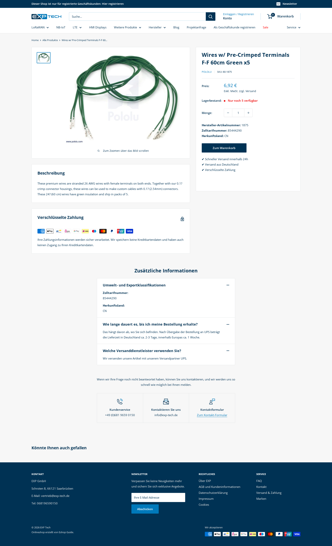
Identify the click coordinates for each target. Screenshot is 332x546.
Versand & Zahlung (268, 493)
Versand (251, 91)
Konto (227, 18)
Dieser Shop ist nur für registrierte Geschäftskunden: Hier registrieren (78, 4)
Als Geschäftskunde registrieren (234, 27)
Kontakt (261, 487)
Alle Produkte (50, 40)
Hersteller (155, 27)
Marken (261, 499)
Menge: (207, 113)
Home (35, 40)
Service (291, 27)
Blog (176, 27)
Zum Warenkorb (224, 148)
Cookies (204, 504)
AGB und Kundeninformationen (219, 487)
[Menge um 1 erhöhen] (248, 113)
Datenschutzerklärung (213, 493)
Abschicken (145, 509)
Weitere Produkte (125, 27)
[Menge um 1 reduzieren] (228, 113)
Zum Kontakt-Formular (212, 415)
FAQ (259, 481)
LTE (75, 27)
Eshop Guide (66, 532)
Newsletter (290, 4)
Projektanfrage (196, 27)
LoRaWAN (38, 27)
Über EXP (205, 481)
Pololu (207, 71)
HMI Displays (97, 27)
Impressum (206, 499)
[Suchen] (210, 16)
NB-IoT (60, 27)
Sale (265, 27)
